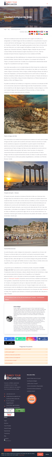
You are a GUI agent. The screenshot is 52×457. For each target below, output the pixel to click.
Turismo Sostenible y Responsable (35, 386)
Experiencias (7, 431)
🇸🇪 (47, 34)
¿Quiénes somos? (31, 391)
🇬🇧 (30, 34)
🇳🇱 (42, 32)
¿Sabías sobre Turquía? (32, 383)
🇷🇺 (47, 32)
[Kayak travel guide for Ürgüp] (37, 399)
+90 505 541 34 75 (10, 394)
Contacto (6, 438)
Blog (5, 436)
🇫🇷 (39, 34)
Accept (40, 454)
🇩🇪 (32, 34)
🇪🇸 (37, 34)
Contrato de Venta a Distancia (34, 388)
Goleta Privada (7, 428)
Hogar (5, 420)
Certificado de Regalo (32, 381)
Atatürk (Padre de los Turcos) (34, 378)
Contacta (45, 289)
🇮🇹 (39, 32)
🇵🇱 (42, 34)
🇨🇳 (34, 32)
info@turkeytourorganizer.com (13, 396)
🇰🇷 (44, 32)
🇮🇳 (44, 34)
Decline (47, 454)
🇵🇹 (30, 32)
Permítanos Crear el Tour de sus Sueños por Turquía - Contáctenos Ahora (24, 298)
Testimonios (7, 433)
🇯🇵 (34, 34)
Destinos (6, 423)
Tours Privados (7, 425)
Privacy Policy (21, 454)
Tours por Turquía (14, 278)
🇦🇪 (37, 32)
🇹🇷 (32, 32)
